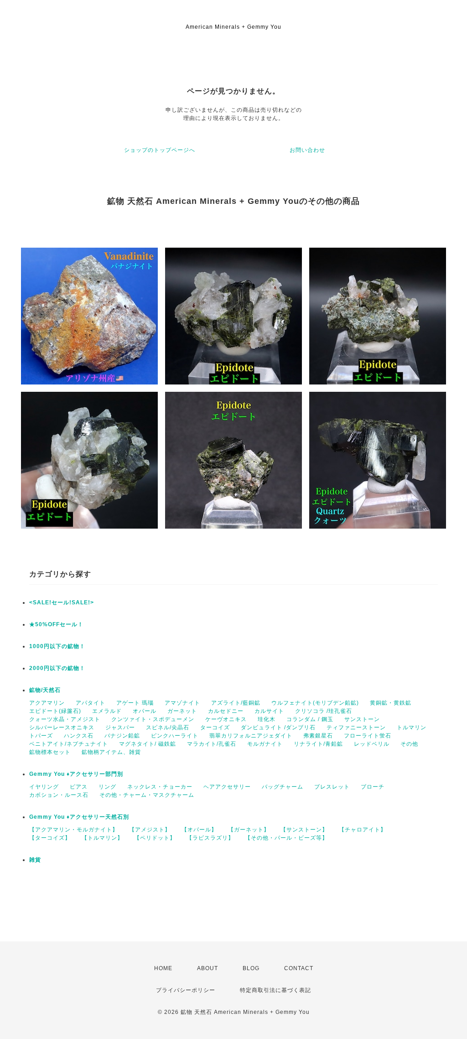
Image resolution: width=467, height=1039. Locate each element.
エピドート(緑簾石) (55, 711)
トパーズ (41, 735)
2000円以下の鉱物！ (57, 668)
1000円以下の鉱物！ (57, 646)
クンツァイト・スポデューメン (152, 719)
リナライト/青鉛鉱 (318, 744)
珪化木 (266, 719)
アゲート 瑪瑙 (135, 703)
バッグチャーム (282, 787)
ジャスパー (120, 727)
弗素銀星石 (318, 735)
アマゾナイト (182, 703)
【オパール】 (199, 829)
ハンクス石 (78, 735)
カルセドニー (226, 711)
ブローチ (372, 787)
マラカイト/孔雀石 (211, 744)
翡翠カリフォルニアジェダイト (250, 735)
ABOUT (207, 968)
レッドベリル (371, 744)
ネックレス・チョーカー (159, 787)
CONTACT (298, 968)
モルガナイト (265, 744)
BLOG (251, 968)
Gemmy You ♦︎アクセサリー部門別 (76, 774)
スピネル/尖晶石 (167, 727)
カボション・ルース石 (58, 795)
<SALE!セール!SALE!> (61, 602)
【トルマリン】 (102, 838)
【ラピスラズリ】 (210, 838)
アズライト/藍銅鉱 (235, 703)
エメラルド (107, 711)
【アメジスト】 (150, 829)
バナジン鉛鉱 (122, 735)
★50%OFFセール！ (56, 624)
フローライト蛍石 (367, 735)
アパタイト (90, 703)
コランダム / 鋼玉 (309, 719)
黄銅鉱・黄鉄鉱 (390, 703)
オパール (144, 711)
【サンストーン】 (304, 829)
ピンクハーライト (174, 735)
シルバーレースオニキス (61, 727)
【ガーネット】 (249, 829)
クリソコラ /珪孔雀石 (323, 711)
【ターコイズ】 (50, 838)
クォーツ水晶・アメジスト (64, 719)
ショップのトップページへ (159, 150)
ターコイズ (215, 727)
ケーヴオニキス (226, 719)
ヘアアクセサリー (227, 787)
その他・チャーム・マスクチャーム (146, 795)
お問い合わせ (307, 150)
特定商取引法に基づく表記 (275, 990)
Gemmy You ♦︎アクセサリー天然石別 (79, 817)
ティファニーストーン (356, 727)
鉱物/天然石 (45, 690)
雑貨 (35, 860)
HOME (163, 968)
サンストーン (362, 719)
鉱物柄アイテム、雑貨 (111, 752)
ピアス (79, 787)
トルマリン (411, 727)
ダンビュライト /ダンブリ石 (278, 727)
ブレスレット (332, 787)
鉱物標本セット (50, 752)
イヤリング (44, 787)
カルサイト (269, 711)
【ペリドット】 (155, 838)
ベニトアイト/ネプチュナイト (68, 744)
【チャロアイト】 (362, 829)
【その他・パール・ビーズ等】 (286, 838)
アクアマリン (47, 703)
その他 (409, 744)
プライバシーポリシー (185, 990)
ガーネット (182, 711)
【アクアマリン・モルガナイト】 (73, 829)
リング (107, 787)
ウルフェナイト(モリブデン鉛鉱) (315, 703)
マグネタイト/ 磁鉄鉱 (147, 744)
